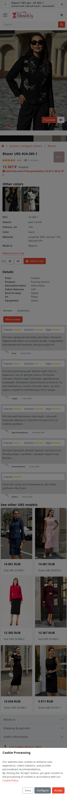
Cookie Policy (10, 780)
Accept (58, 790)
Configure (43, 790)
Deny (28, 790)
